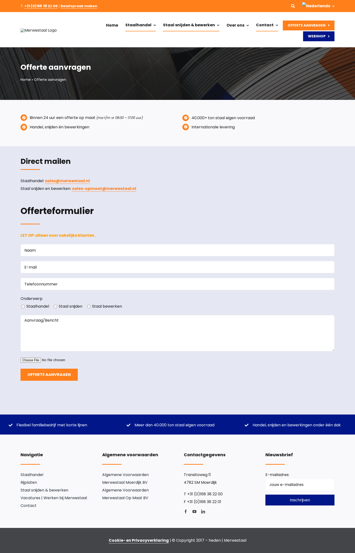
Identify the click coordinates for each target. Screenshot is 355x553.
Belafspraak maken (79, 6)
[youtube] (194, 511)
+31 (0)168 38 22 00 (41, 6)
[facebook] (186, 511)
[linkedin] (203, 511)
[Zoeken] (293, 6)
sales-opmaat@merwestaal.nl (104, 188)
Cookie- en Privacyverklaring (139, 540)
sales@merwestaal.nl (67, 181)
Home (26, 79)
